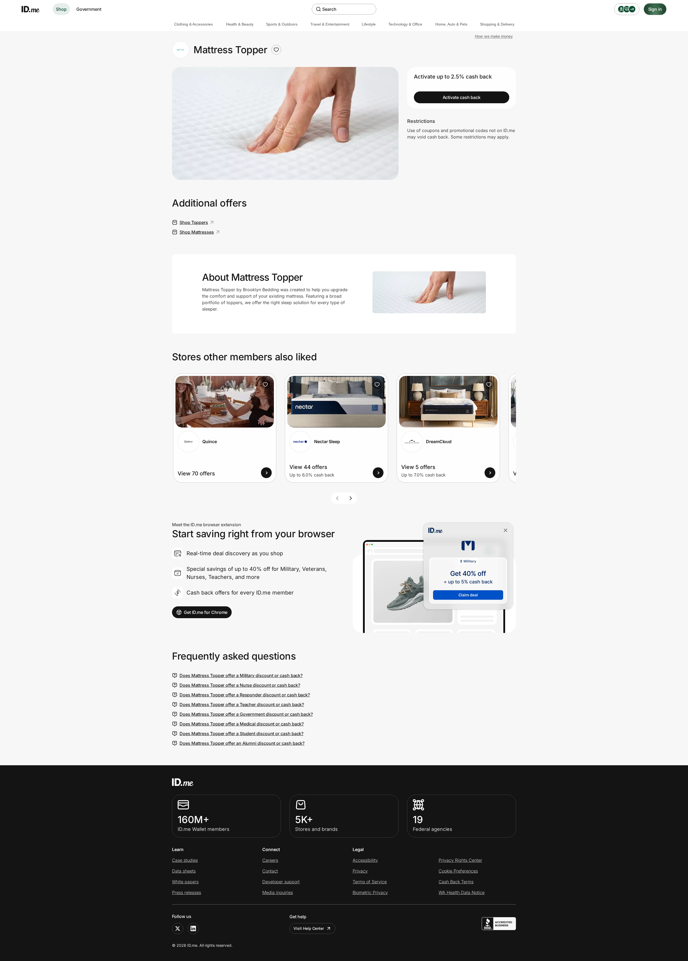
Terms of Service (370, 881)
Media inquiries (277, 892)
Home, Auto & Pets (451, 24)
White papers (185, 881)
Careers (270, 860)
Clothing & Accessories (193, 24)
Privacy (360, 871)
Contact (270, 871)
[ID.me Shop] (34, 9)
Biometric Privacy (370, 892)
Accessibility (365, 860)
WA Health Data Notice (462, 892)
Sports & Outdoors (282, 24)
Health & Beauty (239, 24)
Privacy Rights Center (460, 860)
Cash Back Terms (456, 881)
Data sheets (184, 871)
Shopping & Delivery (497, 24)
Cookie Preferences (458, 871)
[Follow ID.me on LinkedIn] (193, 928)
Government (88, 9)
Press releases (186, 892)
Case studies (185, 860)
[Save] (265, 384)
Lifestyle (369, 24)
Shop (61, 9)
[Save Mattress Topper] (276, 50)
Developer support (281, 881)
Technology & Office (405, 24)
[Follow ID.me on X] (177, 928)
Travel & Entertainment (329, 24)
